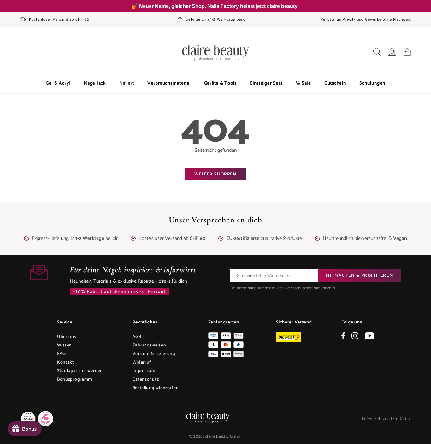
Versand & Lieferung (154, 354)
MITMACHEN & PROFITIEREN (359, 275)
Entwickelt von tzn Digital (386, 419)
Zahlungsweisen (149, 345)
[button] (58, 83)
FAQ (61, 354)
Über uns (66, 336)
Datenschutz (146, 379)
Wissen (64, 345)
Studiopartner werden (80, 371)
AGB (137, 336)
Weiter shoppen (215, 174)
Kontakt (65, 362)
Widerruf (142, 362)
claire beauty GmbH (223, 436)
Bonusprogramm (74, 379)
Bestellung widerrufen (156, 388)
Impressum (144, 371)
